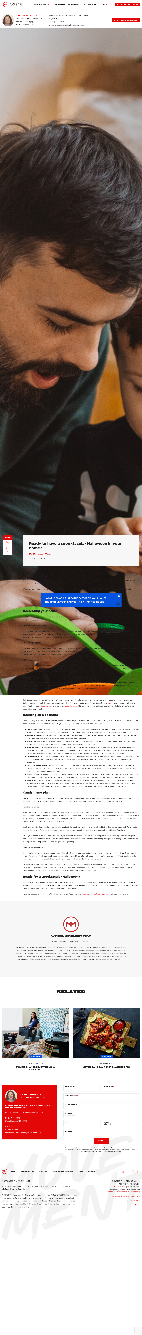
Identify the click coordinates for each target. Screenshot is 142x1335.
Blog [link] (25, 570)
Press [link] (80, 1171)
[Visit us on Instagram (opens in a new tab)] (123, 1171)
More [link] (103, 4)
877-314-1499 (120, 1187)
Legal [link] (14, 1171)
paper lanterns (71, 706)
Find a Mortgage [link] (89, 4)
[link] (14, 4)
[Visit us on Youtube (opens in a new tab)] (133, 1171)
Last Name (108, 1087)
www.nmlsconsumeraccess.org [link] (30, 1198)
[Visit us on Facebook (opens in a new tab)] (138, 1171)
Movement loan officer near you (95, 894)
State (106, 1122)
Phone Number (71, 1104)
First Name (69, 1087)
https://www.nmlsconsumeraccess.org (124, 1192)
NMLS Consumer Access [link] (63, 1171)
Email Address (71, 1095)
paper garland (46, 706)
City (66, 1122)
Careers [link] (91, 1171)
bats (109, 703)
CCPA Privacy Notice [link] (132, 1200)
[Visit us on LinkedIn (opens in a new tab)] (128, 1171)
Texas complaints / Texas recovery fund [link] (126, 1196)
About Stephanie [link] (41, 4)
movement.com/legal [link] (11, 1201)
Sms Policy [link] (43, 1171)
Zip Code (68, 1131)
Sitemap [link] (137, 1205)
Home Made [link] (34, 570)
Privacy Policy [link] (27, 1171)
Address (68, 1113)
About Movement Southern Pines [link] (66, 4)
